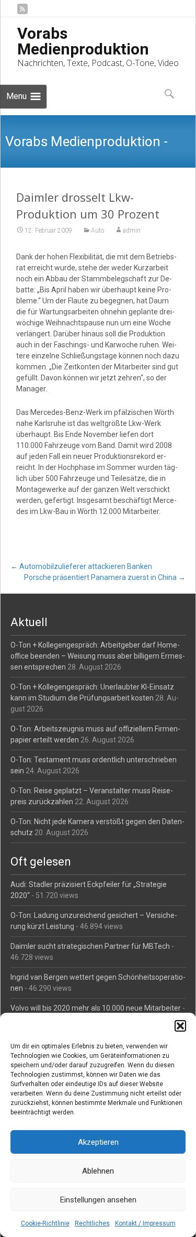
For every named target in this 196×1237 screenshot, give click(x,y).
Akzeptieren (98, 1142)
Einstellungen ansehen (98, 1200)
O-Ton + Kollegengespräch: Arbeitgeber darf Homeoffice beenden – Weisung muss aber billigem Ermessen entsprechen (97, 656)
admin (132, 230)
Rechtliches (92, 1223)
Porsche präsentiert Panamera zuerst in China (105, 577)
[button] (180, 1026)
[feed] (22, 13)
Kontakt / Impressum (145, 1223)
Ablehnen (98, 1171)
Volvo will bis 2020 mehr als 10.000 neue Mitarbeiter (95, 1008)
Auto (97, 230)
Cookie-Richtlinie (45, 1223)
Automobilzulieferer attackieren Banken (81, 566)
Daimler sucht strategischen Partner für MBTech (90, 946)
